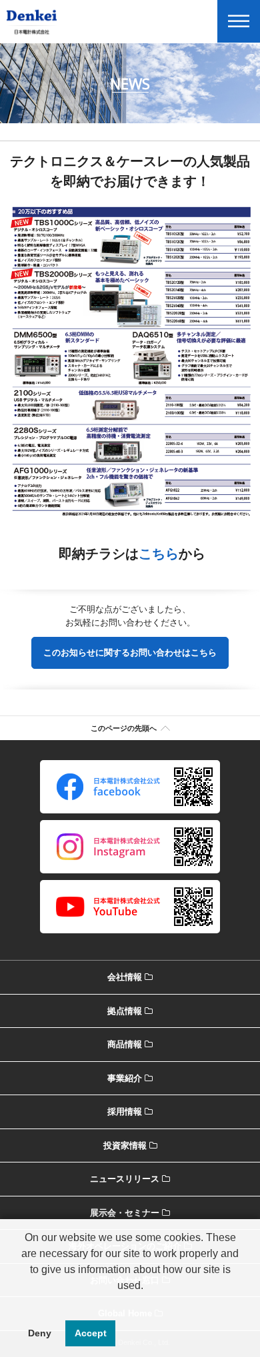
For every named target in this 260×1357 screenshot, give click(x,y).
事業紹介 (124, 1078)
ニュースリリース (124, 1179)
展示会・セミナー (124, 1213)
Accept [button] (91, 1333)
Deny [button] (39, 1333)
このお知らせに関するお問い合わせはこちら (130, 653)
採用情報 (124, 1112)
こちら (159, 553)
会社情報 (124, 977)
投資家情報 (125, 1145)
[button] (130, 1302)
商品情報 (124, 1044)
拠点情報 (124, 1011)
